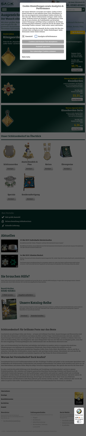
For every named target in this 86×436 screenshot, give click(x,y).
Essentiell (29, 36)
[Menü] (82, 409)
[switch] (79, 421)
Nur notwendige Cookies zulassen (43, 51)
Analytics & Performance (47, 36)
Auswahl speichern (43, 46)
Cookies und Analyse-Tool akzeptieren (43, 42)
